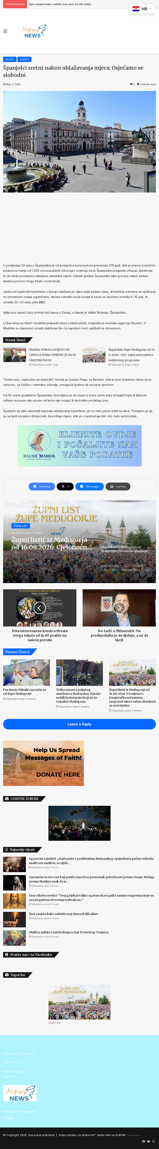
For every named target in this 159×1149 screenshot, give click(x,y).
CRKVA (18, 525)
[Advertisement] (79, 228)
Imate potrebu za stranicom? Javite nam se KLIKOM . (93, 1135)
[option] (79, 541)
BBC (42, 302)
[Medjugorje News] (33, 31)
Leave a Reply (79, 724)
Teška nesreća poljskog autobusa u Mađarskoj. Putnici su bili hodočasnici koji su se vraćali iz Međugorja (78, 695)
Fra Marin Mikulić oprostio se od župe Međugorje (24, 692)
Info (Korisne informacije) (19, 1111)
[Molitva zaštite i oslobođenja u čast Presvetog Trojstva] (14, 938)
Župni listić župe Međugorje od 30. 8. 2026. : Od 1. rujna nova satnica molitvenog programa (131, 355)
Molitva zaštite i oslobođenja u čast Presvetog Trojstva (68, 932)
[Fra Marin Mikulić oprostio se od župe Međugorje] (26, 672)
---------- (134, 1135)
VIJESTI (24, 59)
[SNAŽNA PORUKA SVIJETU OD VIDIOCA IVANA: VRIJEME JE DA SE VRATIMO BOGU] (14, 354)
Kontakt (8, 1118)
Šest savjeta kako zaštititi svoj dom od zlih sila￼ (60, 4)
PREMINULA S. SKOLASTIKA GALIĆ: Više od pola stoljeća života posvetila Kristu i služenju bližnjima (50, 543)
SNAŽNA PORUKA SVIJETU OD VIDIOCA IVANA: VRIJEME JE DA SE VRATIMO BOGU (52, 355)
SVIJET (9, 59)
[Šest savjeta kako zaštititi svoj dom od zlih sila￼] (14, 919)
